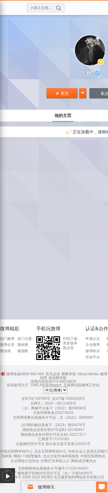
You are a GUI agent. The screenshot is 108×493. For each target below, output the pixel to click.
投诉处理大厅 (17, 385)
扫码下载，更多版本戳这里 (72, 343)
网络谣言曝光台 (83, 460)
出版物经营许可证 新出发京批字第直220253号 (53, 443)
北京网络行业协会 (24, 460)
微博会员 (7, 344)
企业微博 (93, 344)
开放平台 (93, 357)
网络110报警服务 (27, 456)
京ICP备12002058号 (68, 398)
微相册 (22, 344)
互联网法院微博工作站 (82, 385)
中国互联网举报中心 (16, 451)
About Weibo (88, 373)
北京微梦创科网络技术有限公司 (79, 477)
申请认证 (93, 338)
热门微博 (7, 338)
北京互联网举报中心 (50, 451)
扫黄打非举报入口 (55, 460)
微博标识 (93, 351)
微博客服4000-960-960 (25, 373)
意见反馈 (53, 373)
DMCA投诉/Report (46, 385)
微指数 (22, 351)
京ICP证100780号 (35, 398)
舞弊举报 (69, 373)
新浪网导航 (58, 377)
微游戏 (5, 351)
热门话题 (24, 338)
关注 (62, 93)
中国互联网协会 (93, 456)
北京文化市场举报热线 (61, 456)
